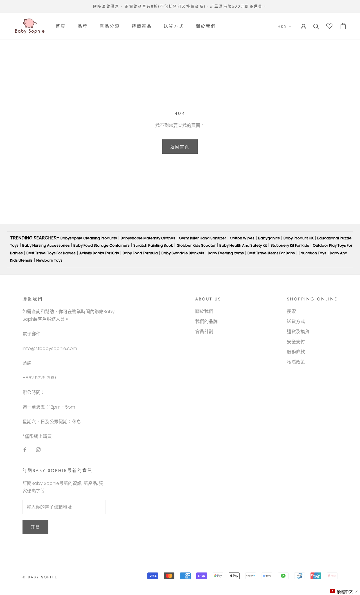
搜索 (291, 311)
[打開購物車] (343, 26)
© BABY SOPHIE (40, 577)
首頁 (61, 26)
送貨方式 (174, 26)
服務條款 (296, 352)
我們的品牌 (206, 321)
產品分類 (110, 26)
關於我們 (206, 26)
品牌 (83, 26)
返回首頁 (179, 147)
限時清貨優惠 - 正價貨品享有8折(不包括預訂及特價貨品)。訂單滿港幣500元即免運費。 (180, 6)
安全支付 (296, 341)
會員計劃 (204, 331)
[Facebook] (24, 449)
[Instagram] (38, 449)
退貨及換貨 (298, 331)
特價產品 (142, 26)
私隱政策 (296, 362)
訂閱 (35, 527)
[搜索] (316, 26)
